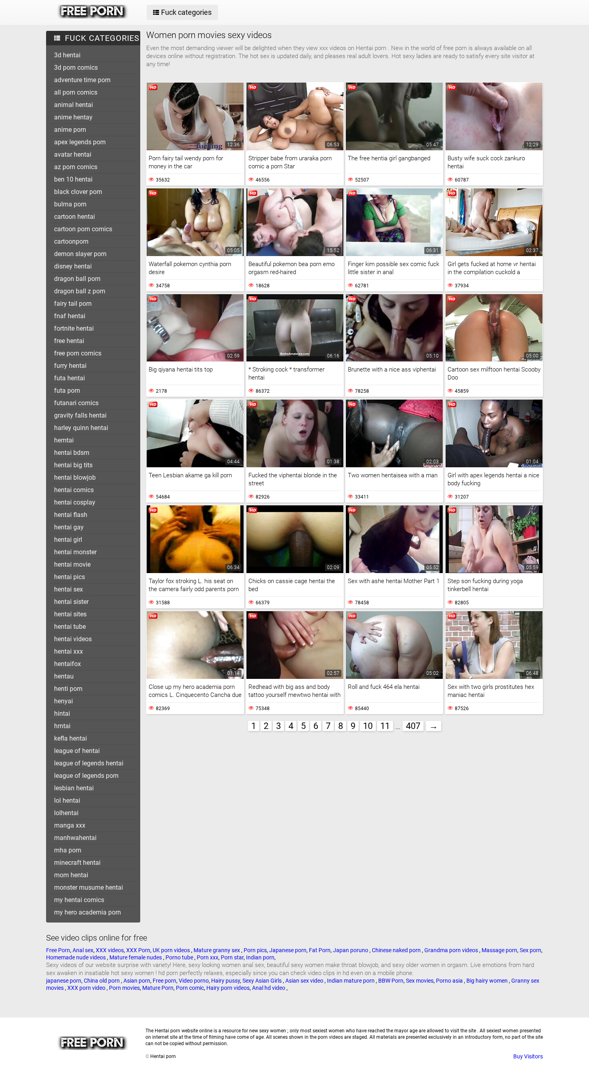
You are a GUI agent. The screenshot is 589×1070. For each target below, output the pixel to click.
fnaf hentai (69, 316)
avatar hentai (72, 154)
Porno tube (179, 957)
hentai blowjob (75, 477)
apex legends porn (80, 142)
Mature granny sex (217, 950)
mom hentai (71, 875)
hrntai (62, 726)
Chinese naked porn (397, 950)
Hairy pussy (225, 980)
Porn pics (255, 950)
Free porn (164, 980)
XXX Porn (138, 950)
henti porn (68, 688)
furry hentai (70, 365)
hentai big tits (73, 465)
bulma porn (70, 204)
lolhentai (66, 813)
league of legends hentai (88, 763)
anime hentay (73, 117)
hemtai (64, 440)
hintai (62, 713)
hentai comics (74, 490)
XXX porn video (87, 988)
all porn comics (75, 92)
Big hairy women (487, 980)
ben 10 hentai (73, 179)
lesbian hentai (74, 788)
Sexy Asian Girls (262, 980)
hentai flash (70, 515)
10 (368, 726)
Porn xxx (207, 957)
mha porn (67, 850)
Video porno (194, 980)
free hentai (69, 341)
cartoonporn (71, 241)
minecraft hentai (77, 862)
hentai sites (70, 614)
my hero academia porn (87, 912)
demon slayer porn (80, 254)
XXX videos (110, 950)
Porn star (232, 957)
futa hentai (69, 378)
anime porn (70, 129)
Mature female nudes (136, 957)
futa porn (67, 390)
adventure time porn (82, 80)
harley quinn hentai (81, 428)
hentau (64, 676)
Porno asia (450, 980)
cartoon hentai (74, 216)
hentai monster (75, 552)
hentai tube (70, 626)
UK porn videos (172, 950)
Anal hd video (269, 988)
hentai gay (69, 527)
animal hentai (73, 105)
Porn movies (124, 988)
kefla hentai (70, 738)
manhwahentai (75, 838)
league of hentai (77, 751)
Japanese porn (288, 950)
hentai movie (72, 564)
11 (385, 726)
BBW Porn (390, 980)
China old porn (102, 980)
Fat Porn (320, 950)
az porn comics (75, 167)
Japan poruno (351, 950)
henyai (63, 701)
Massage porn (499, 950)
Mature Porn (157, 988)
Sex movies (420, 980)
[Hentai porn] (92, 16)
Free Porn (58, 950)
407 (413, 726)
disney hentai (73, 266)
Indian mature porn (351, 980)
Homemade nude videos (76, 957)
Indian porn (260, 957)
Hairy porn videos (228, 988)
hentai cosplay (74, 502)
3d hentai (67, 55)
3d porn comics (76, 67)
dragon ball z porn (79, 291)
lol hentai (67, 800)
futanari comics (76, 403)
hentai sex (68, 589)
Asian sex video (305, 980)
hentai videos (73, 639)
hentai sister (71, 602)
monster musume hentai (88, 887)
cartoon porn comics (83, 229)
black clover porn (78, 192)
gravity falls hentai (80, 415)
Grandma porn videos (451, 950)
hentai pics (69, 577)
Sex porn (530, 950)
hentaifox (67, 664)
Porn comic (190, 988)
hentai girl (68, 539)
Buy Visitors (528, 1056)
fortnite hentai (74, 328)
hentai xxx (68, 651)
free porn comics (77, 353)
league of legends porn (86, 775)
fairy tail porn (73, 303)
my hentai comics (79, 900)
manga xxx (69, 825)
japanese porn (63, 980)
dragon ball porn (77, 279)
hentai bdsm (71, 452)
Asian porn (136, 980)
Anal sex (83, 950)
